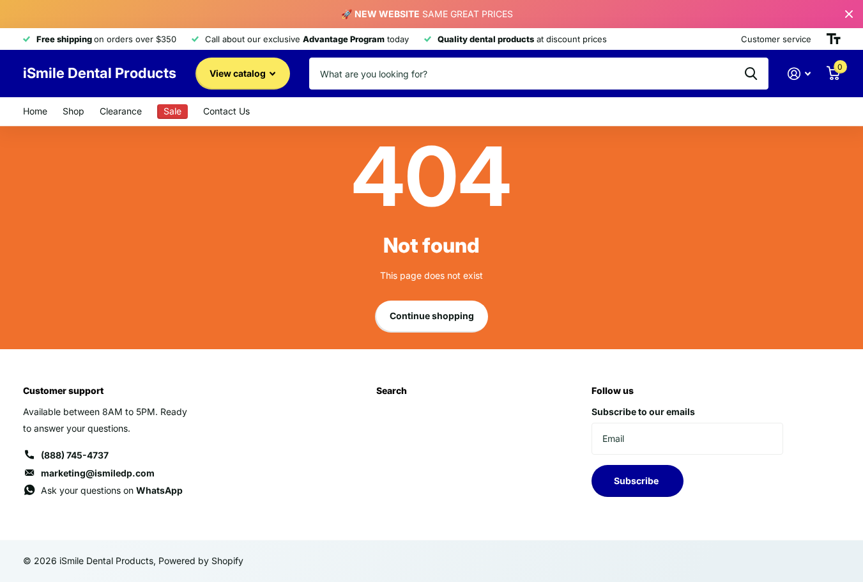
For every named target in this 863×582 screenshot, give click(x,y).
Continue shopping (432, 315)
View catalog (239, 73)
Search (391, 390)
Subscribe (637, 480)
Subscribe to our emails (643, 411)
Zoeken (750, 74)
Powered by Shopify (200, 560)
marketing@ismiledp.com (98, 473)
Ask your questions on (112, 490)
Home (35, 111)
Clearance (121, 111)
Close (849, 14)
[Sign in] (799, 73)
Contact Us (226, 111)
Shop (73, 111)
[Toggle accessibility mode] (834, 39)
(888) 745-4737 (75, 455)
